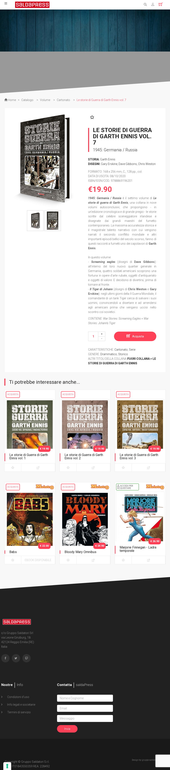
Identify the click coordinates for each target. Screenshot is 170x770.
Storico (123, 354)
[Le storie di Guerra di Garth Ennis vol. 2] (85, 434)
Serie (132, 349)
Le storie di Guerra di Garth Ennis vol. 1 (28, 456)
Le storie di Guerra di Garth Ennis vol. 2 (83, 456)
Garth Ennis (107, 159)
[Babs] (30, 527)
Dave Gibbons (128, 164)
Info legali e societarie (21, 704)
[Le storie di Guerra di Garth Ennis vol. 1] (30, 434)
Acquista (138, 336)
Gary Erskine (109, 164)
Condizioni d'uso (18, 697)
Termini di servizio (19, 712)
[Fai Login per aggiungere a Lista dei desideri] (91, 117)
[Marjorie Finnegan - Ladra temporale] (140, 527)
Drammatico (108, 354)
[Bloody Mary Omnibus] (85, 527)
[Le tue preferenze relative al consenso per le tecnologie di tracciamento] (7, 766)
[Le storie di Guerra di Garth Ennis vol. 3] (140, 434)
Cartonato (121, 349)
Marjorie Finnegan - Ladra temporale (138, 549)
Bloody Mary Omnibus (80, 552)
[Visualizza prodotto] (38, 467)
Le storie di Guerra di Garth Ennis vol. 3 (139, 456)
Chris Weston (147, 164)
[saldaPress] (32, 4)
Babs (13, 552)
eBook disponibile (38, 560)
